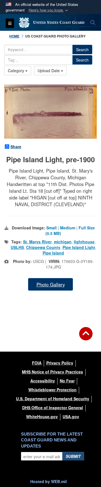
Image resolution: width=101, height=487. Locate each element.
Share (15, 146)
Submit (73, 456)
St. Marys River (37, 241)
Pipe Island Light (79, 247)
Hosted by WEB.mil (48, 481)
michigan (63, 241)
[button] (49, 10)
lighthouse (84, 241)
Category (16, 70)
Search (82, 49)
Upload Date (49, 70)
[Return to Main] (86, 337)
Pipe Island (53, 253)
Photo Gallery (50, 284)
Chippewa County (43, 247)
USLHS (17, 247)
